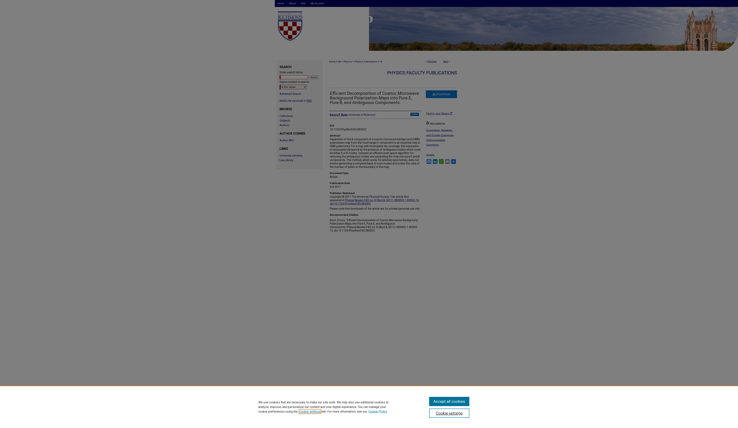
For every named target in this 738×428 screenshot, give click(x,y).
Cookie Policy (377, 411)
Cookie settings (310, 411)
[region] (369, 407)
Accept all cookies (449, 401)
